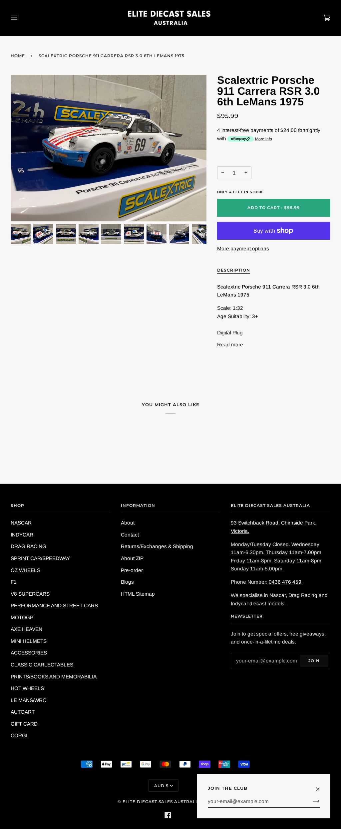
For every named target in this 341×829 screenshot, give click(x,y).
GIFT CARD (24, 724)
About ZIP (132, 558)
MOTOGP (22, 617)
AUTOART (23, 712)
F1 (14, 582)
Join (314, 660)
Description (233, 270)
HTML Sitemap (138, 594)
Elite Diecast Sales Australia (161, 801)
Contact (130, 534)
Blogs (127, 582)
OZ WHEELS (25, 570)
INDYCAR (22, 534)
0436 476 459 (285, 582)
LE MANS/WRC (28, 700)
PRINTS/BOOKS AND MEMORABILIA (54, 676)
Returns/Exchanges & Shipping (157, 546)
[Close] (320, 786)
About (128, 523)
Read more (230, 344)
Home (18, 55)
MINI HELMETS (29, 641)
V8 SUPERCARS (30, 594)
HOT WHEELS (27, 688)
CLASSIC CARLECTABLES (42, 664)
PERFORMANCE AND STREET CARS (54, 605)
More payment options (243, 248)
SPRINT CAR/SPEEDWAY (40, 558)
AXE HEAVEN (26, 629)
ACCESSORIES (29, 652)
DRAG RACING (28, 546)
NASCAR (21, 523)
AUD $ (161, 785)
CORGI (19, 735)
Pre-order (132, 570)
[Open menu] (21, 18)
